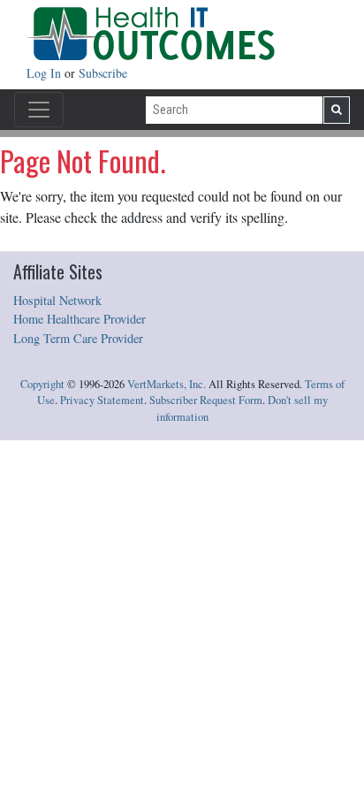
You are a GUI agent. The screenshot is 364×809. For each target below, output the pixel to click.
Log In (45, 73)
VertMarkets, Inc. (166, 384)
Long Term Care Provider (78, 338)
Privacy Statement (102, 400)
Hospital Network (57, 300)
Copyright (42, 384)
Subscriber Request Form (205, 400)
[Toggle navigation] (39, 109)
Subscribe (103, 73)
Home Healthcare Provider (79, 318)
